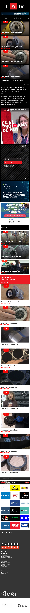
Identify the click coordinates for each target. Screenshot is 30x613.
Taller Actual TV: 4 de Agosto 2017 (10, 271)
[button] (6, 18)
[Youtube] (13, 18)
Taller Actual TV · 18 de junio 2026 (9, 473)
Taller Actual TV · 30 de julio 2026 (10, 76)
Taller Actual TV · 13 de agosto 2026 (11, 46)
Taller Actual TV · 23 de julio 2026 (9, 366)
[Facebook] (16, 18)
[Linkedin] (20, 18)
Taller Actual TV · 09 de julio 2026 (9, 409)
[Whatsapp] (22, 18)
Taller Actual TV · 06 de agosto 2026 (11, 61)
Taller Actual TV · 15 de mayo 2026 (11, 256)
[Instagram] (14, 18)
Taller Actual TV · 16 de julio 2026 (8, 387)
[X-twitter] (18, 18)
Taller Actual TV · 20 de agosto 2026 (11, 32)
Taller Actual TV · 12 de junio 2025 (11, 242)
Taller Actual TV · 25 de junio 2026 (8, 451)
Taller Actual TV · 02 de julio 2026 (9, 430)
